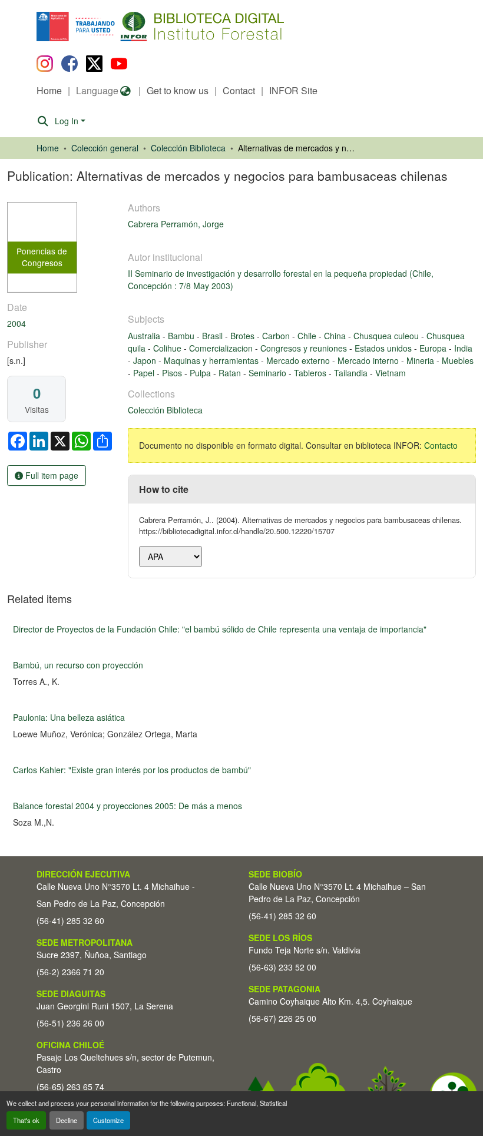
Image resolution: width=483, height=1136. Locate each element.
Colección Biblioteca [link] (188, 148)
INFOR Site (293, 90)
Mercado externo (299, 360)
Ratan (231, 373)
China (336, 336)
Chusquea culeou (387, 336)
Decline (66, 1120)
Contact (239, 90)
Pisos (173, 373)
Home (49, 90)
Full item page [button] (50, 475)
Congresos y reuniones (304, 348)
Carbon (277, 336)
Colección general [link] (104, 148)
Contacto (441, 445)
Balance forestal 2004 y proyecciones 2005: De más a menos (127, 806)
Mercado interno (369, 360)
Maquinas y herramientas (212, 360)
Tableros (311, 373)
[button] (133, 26)
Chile (308, 336)
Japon (145, 360)
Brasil (213, 336)
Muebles (458, 360)
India (463, 348)
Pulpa (201, 373)
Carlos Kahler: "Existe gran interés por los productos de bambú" (132, 770)
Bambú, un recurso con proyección (78, 665)
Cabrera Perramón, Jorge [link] (176, 224)
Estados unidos (384, 348)
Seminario (269, 373)
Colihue (168, 348)
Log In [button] (68, 121)
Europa (434, 348)
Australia (145, 336)
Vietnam (390, 373)
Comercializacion (222, 348)
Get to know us (178, 90)
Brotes (243, 336)
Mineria (421, 360)
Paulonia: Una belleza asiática (69, 717)
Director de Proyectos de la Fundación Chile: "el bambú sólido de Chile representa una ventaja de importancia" (219, 629)
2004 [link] (16, 323)
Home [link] (48, 148)
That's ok (26, 1120)
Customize (108, 1120)
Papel (145, 373)
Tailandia (352, 373)
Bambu (182, 336)
